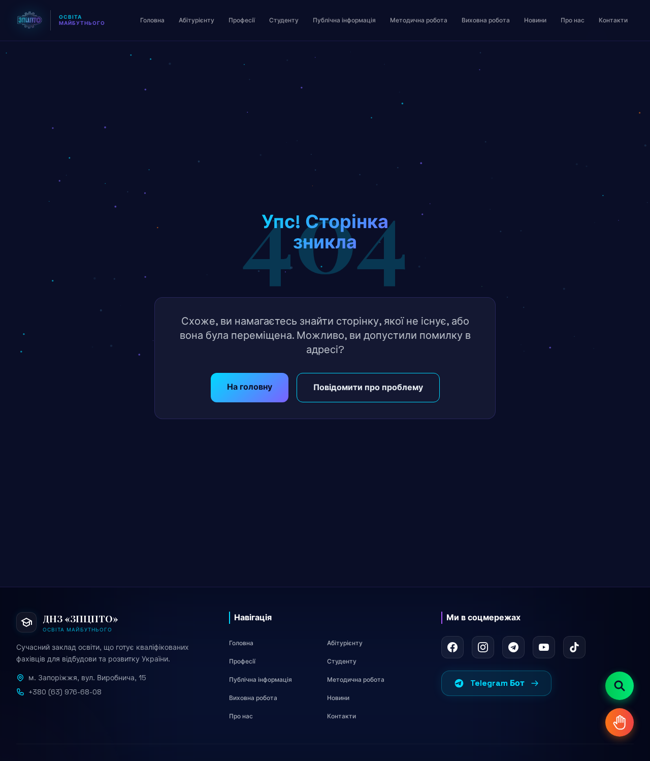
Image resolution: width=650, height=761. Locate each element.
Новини (338, 698)
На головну (249, 387)
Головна (241, 643)
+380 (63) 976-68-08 (65, 691)
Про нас (241, 716)
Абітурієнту (345, 643)
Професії (242, 661)
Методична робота (355, 680)
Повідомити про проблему (368, 387)
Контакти (341, 716)
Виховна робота (253, 698)
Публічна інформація (260, 680)
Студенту (341, 661)
